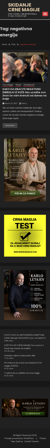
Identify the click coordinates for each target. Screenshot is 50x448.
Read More (10, 125)
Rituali (18, 84)
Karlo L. (24, 103)
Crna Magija (8, 84)
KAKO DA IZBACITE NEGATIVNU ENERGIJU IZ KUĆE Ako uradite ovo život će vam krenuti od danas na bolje (25, 94)
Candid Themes (31, 441)
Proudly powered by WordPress (19, 438)
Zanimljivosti (28, 84)
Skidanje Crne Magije (24, 7)
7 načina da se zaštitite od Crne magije (22, 373)
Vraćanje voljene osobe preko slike (19, 355)
